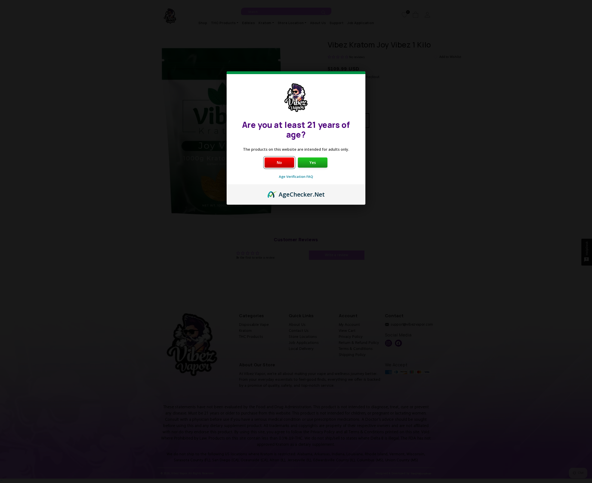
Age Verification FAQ (296, 176)
